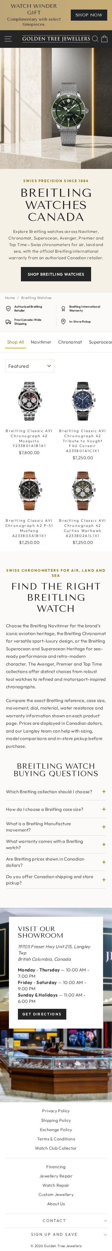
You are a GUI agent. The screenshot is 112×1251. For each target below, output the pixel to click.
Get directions (42, 1014)
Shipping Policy (56, 1120)
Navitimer (41, 342)
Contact (54, 1220)
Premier (64, 664)
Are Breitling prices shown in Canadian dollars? (45, 862)
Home (10, 297)
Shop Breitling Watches (56, 274)
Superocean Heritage (63, 649)
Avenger (45, 664)
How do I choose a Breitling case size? (44, 809)
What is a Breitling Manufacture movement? (38, 827)
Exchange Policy (56, 1129)
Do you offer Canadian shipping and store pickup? (49, 880)
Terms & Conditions (56, 1139)
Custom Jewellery (56, 1194)
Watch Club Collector (56, 1148)
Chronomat (70, 342)
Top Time (92, 664)
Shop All (15, 342)
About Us (56, 1203)
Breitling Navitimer (49, 625)
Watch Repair (56, 1185)
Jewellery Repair (56, 1176)
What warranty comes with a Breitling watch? (44, 844)
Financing (55, 1166)
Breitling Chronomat (85, 633)
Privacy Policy (56, 1110)
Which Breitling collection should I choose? (49, 791)
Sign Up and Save (54, 1234)
